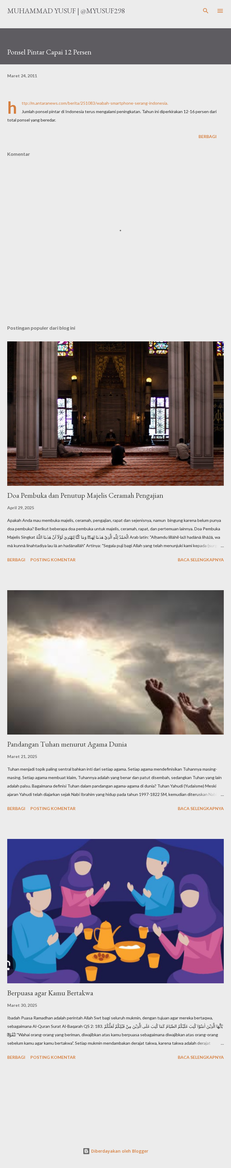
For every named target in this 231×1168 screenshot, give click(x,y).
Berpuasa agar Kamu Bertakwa (50, 992)
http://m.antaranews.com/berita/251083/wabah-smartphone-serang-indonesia (94, 103)
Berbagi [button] (208, 136)
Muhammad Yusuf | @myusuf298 (66, 10)
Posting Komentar (52, 559)
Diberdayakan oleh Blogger (119, 1151)
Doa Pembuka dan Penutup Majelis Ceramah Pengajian (85, 495)
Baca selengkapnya (201, 559)
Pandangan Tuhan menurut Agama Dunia (67, 744)
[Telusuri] (205, 10)
